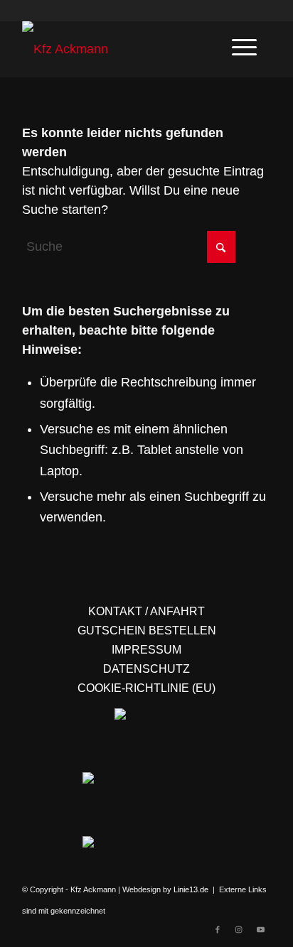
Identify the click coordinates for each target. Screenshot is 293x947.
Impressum (146, 650)
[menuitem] (244, 45)
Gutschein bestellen (147, 630)
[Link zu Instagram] (239, 929)
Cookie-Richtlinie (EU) (146, 688)
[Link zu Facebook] (217, 929)
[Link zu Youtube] (260, 929)
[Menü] (244, 45)
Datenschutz (146, 669)
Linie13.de (191, 889)
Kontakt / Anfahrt (146, 611)
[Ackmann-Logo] (121, 49)
